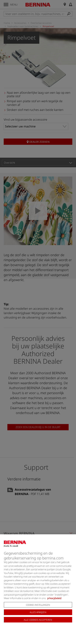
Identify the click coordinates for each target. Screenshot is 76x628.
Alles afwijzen (38, 612)
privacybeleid (54, 598)
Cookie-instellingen (38, 604)
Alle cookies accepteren (38, 619)
